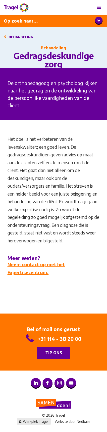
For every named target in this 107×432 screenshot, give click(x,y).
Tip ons (53, 352)
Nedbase (83, 421)
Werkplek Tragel (36, 421)
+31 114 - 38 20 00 (59, 339)
